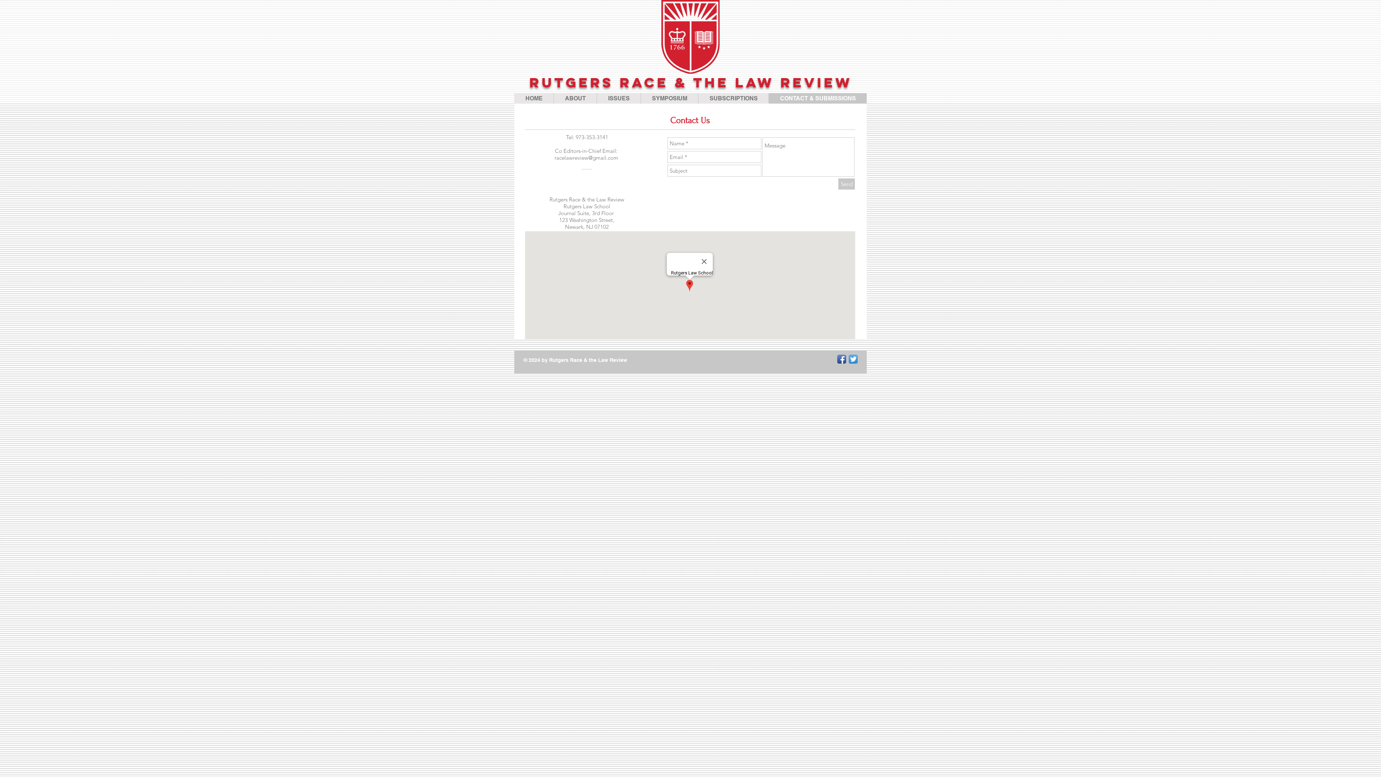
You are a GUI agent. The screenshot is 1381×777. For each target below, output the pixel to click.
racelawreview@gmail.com (586, 157)
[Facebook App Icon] (841, 359)
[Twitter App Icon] (853, 359)
